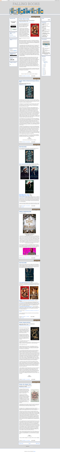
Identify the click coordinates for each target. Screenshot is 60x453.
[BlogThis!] (32, 75)
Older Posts (38, 443)
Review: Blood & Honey (24, 18)
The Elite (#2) (31, 310)
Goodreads (20, 325)
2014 (43, 71)
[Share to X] (33, 75)
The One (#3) (35, 310)
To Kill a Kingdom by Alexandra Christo (24, 282)
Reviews (21, 14)
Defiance (20, 197)
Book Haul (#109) (22, 262)
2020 (43, 60)
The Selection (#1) (27, 310)
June (44, 64)
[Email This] (31, 75)
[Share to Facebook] (33, 316)
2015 (43, 70)
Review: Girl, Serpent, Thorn (25, 384)
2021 (43, 59)
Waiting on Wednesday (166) (25, 211)
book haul (22, 317)
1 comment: (27, 316)
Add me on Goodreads (13, 36)
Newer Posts (21, 443)
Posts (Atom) (31, 446)
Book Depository (28, 325)
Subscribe (13, 26)
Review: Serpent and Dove (24, 322)
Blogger (34, 451)
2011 (43, 74)
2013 (43, 72)
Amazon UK (24, 325)
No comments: (28, 141)
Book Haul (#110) (22, 146)
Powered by (11, 29)
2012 (43, 73)
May (44, 65)
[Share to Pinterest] (34, 75)
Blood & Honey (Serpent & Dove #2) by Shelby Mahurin (27, 300)
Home (11, 14)
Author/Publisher (15, 14)
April (44, 66)
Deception (24, 197)
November (45, 61)
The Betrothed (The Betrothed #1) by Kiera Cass (26, 306)
